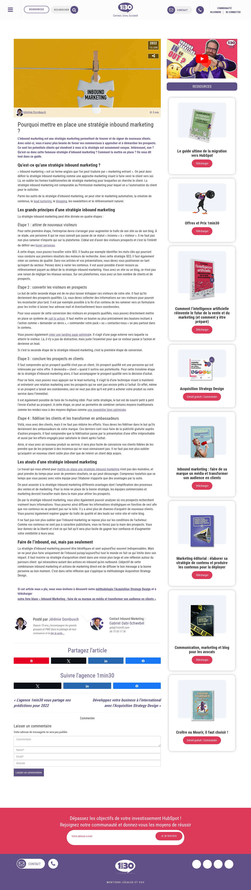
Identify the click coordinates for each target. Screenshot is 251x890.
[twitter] (207, 864)
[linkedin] (218, 864)
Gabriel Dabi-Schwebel (126, 623)
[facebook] (196, 864)
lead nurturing (43, 201)
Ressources (36, 9)
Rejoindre (215, 12)
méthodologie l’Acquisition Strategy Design (123, 589)
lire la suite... (57, 633)
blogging (61, 201)
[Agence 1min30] (125, 9)
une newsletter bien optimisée (106, 410)
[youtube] (229, 864)
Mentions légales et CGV (126, 882)
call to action (56, 318)
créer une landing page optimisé (69, 334)
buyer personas (45, 245)
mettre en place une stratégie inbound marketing (88, 469)
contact (182, 10)
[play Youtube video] (202, 58)
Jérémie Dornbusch (35, 112)
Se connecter (233, 12)
